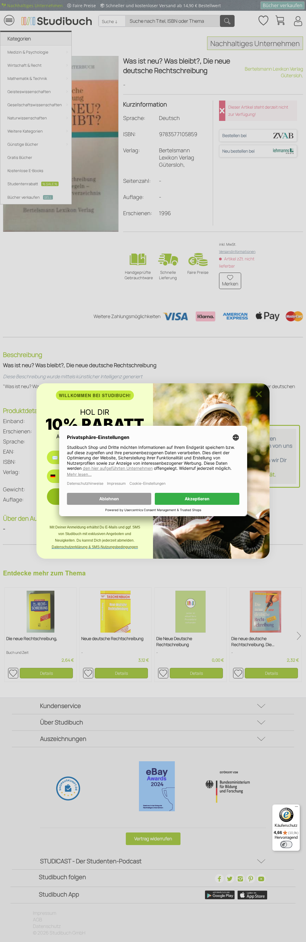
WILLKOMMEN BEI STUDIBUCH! (95, 395)
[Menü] (296, 808)
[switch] (286, 844)
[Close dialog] (259, 394)
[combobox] (57, 476)
